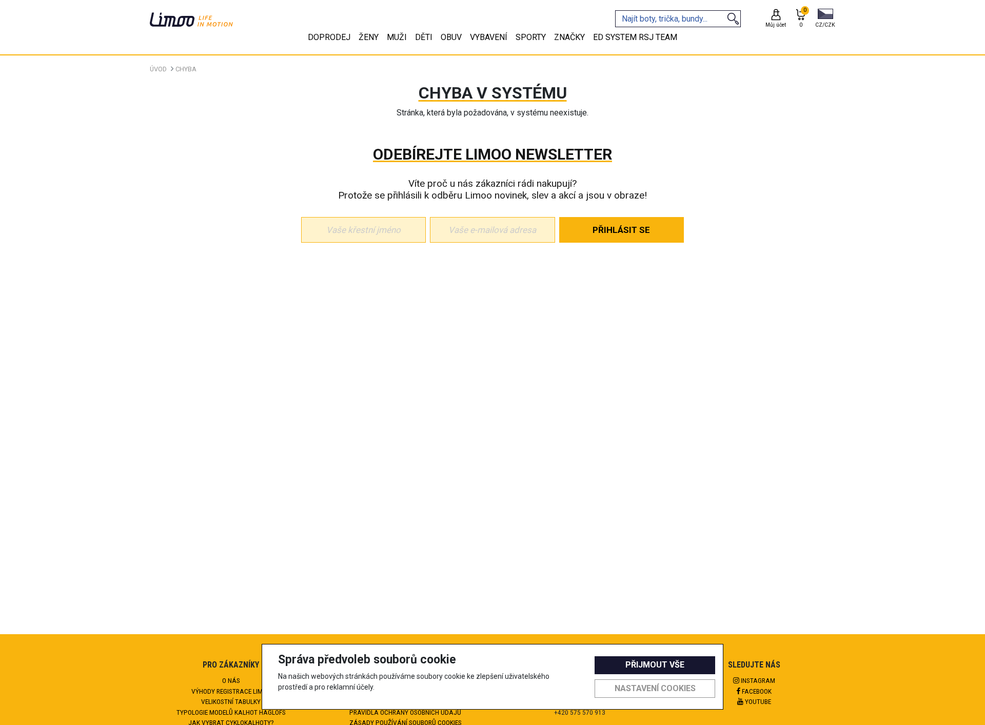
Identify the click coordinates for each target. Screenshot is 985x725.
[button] (825, 19)
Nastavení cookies (655, 688)
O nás (231, 680)
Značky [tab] (569, 37)
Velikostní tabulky (231, 701)
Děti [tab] (423, 37)
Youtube (757, 701)
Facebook (756, 691)
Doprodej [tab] (329, 37)
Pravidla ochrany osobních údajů (405, 712)
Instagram (757, 680)
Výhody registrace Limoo (231, 691)
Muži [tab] (397, 37)
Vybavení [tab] (488, 37)
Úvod (158, 69)
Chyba (185, 69)
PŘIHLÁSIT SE (621, 230)
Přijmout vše (654, 665)
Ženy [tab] (369, 37)
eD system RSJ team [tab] (635, 37)
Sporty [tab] (531, 37)
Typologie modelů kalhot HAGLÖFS (231, 712)
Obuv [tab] (451, 37)
